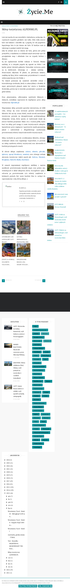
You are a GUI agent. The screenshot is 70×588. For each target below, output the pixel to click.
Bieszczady (37, 341)
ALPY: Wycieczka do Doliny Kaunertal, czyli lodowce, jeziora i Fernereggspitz (19, 331)
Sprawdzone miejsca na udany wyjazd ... (23, 262)
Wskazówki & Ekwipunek (10, 26)
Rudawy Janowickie (39, 403)
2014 (8, 490)
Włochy (36, 440)
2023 (8, 463)
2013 (8, 493)
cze (9, 558)
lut (9, 564)
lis (9, 499)
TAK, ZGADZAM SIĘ (45, 586)
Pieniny (46, 392)
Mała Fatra (37, 374)
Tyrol (43, 421)
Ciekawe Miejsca (38, 348)
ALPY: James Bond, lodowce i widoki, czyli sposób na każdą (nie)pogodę (18, 391)
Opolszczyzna (38, 388)
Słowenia (46, 418)
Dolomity (36, 359)
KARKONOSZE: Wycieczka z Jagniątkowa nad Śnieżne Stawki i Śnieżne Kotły (56, 155)
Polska (45, 396)
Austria (36, 333)
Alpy (35, 326)
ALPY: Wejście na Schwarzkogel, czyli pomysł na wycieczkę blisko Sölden (57, 235)
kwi (9, 561)
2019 (8, 475)
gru (9, 496)
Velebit (36, 429)
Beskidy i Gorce (38, 337)
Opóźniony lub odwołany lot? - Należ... (8, 239)
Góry (45, 359)
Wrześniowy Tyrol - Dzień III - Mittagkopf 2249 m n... (16, 513)
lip (9, 508)
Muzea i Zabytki (38, 377)
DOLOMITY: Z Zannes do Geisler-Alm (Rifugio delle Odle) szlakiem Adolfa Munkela (57, 184)
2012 (8, 570)
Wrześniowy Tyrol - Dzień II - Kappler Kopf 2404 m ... (16, 522)
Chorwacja (37, 344)
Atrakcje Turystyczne (40, 330)
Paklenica (37, 392)
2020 (8, 472)
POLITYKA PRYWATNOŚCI (28, 586)
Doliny (36, 355)
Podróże (36, 396)
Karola (22, 188)
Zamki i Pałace (38, 443)
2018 (8, 478)
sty (9, 567)
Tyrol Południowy (39, 425)
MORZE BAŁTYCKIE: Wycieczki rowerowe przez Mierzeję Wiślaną (18, 349)
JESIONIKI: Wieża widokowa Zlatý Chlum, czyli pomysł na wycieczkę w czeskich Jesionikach (19, 370)
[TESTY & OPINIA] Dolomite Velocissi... (8, 262)
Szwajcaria (45, 414)
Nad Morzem (38, 381)
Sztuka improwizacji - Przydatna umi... (23, 239)
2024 (8, 460)
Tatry (35, 421)
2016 (8, 484)
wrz (9, 505)
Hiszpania (37, 363)
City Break (37, 352)
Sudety (36, 414)
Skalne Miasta (38, 407)
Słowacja (36, 418)
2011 (8, 573)
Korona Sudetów (38, 370)
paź (9, 502)
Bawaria (45, 333)
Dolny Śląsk (45, 355)
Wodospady (46, 429)
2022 (8, 466)
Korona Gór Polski (39, 366)
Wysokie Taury (38, 436)
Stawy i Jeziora (38, 410)
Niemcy (48, 381)
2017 (8, 481)
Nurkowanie (37, 385)
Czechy (46, 352)
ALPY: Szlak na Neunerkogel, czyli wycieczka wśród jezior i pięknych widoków (57, 219)
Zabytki (45, 440)
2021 (8, 469)
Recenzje (36, 399)
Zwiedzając (37, 447)
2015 (8, 487)
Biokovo (47, 341)
